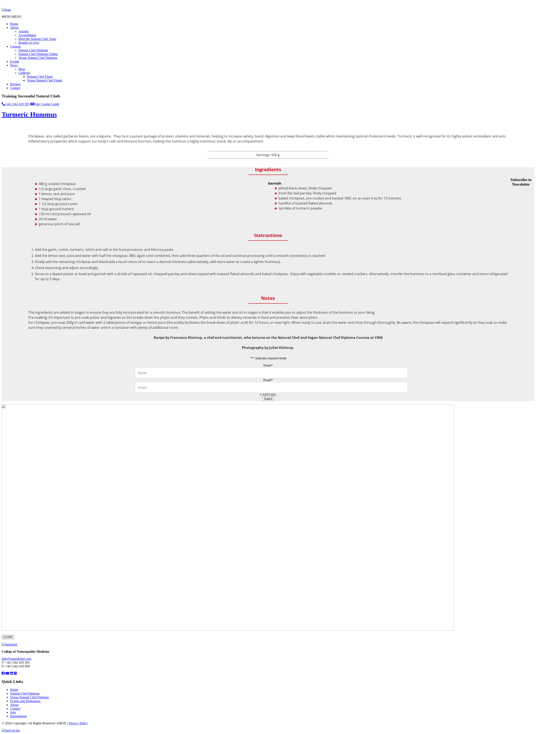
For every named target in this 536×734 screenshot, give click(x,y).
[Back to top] (11, 730)
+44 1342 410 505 (17, 104)
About (14, 27)
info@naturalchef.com (16, 658)
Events (14, 61)
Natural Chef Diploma (33, 50)
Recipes (15, 84)
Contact (15, 88)
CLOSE (8, 637)
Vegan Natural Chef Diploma (37, 58)
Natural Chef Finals (40, 76)
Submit (268, 398)
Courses (15, 46)
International (18, 716)
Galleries (24, 73)
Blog (21, 69)
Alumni (23, 31)
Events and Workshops (25, 701)
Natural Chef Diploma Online (38, 54)
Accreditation (27, 35)
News (14, 65)
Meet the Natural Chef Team (37, 39)
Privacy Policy (78, 723)
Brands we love (28, 42)
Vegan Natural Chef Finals (44, 80)
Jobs (13, 712)
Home (14, 24)
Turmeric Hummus (29, 114)
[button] (12, 16)
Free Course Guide (46, 104)
